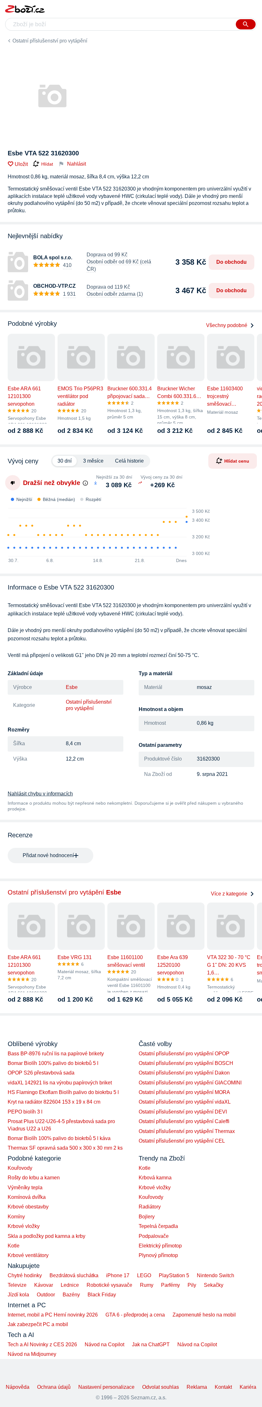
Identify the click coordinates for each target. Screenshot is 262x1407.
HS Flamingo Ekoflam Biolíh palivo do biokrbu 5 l (63, 1092)
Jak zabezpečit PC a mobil (38, 1324)
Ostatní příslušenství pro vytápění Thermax (187, 1131)
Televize (17, 1285)
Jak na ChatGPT (151, 1344)
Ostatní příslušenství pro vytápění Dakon (184, 1072)
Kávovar (43, 1285)
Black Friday (102, 1294)
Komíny (16, 1216)
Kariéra (248, 1387)
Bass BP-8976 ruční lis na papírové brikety (56, 1053)
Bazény (71, 1294)
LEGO (144, 1275)
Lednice (70, 1285)
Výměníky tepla (25, 1187)
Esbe (72, 687)
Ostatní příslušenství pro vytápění (49, 40)
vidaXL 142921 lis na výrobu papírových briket (60, 1082)
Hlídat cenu (236, 461)
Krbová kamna (155, 1177)
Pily (192, 1285)
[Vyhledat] (246, 24)
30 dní (65, 461)
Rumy (146, 1285)
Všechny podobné (226, 325)
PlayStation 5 (174, 1275)
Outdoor (46, 1294)
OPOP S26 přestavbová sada (41, 1072)
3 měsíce (93, 461)
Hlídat (47, 164)
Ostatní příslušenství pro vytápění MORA (184, 1092)
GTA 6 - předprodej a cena (135, 1314)
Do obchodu (231, 262)
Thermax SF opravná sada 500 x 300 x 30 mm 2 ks (65, 1148)
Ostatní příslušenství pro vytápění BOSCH (186, 1063)
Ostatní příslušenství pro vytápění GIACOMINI (190, 1082)
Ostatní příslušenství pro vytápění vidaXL (185, 1102)
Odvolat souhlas (160, 1387)
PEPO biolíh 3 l (25, 1111)
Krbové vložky (24, 1226)
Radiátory (150, 1206)
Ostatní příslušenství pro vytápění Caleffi (184, 1121)
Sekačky (213, 1285)
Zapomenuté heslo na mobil (204, 1314)
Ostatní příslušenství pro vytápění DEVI (183, 1111)
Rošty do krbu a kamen (34, 1177)
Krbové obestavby (28, 1206)
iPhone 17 (117, 1275)
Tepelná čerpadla (158, 1226)
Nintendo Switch (215, 1275)
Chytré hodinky (25, 1275)
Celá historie (129, 461)
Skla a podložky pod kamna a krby (46, 1236)
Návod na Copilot (104, 1344)
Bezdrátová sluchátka (74, 1275)
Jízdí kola (18, 1294)
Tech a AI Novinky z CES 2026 (42, 1344)
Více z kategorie (229, 893)
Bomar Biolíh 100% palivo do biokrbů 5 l (53, 1063)
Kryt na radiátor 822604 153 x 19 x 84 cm (54, 1102)
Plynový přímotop (158, 1255)
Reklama (197, 1387)
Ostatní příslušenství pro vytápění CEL (182, 1141)
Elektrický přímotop (160, 1245)
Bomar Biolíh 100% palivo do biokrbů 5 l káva (59, 1138)
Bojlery (147, 1216)
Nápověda (17, 1387)
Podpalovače (154, 1236)
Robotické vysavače (109, 1285)
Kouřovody (20, 1168)
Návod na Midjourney (32, 1354)
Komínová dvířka (27, 1197)
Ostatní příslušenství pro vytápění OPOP (184, 1053)
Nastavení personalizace (106, 1387)
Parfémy (170, 1285)
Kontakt (223, 1387)
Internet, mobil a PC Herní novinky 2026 (53, 1314)
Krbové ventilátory (28, 1255)
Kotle (13, 1245)
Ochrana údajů (54, 1387)
